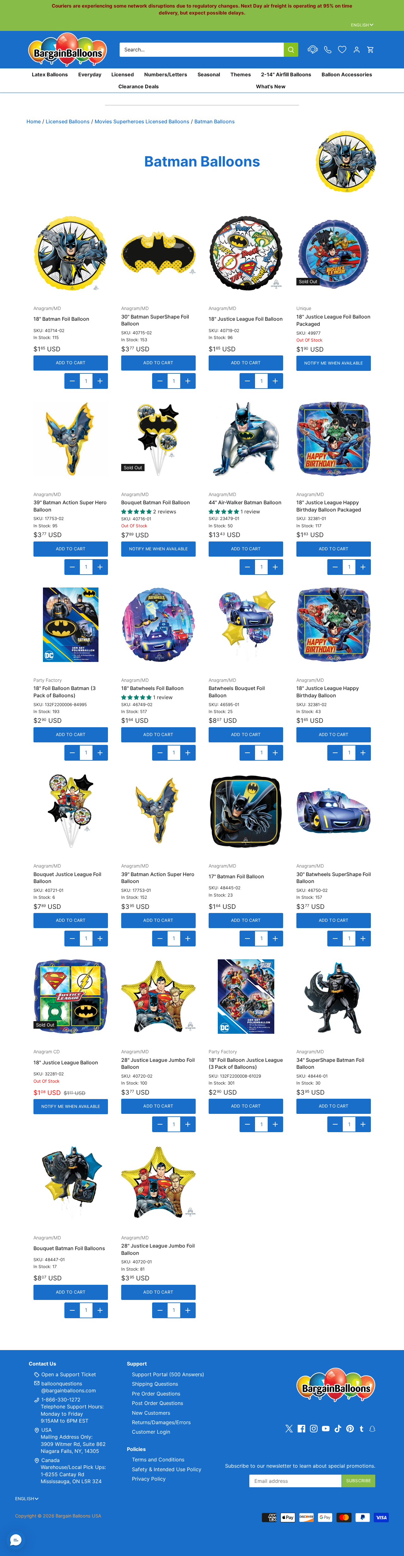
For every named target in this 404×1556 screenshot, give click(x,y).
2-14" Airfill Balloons (286, 74)
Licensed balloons (68, 121)
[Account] (357, 49)
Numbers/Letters (165, 74)
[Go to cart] (370, 49)
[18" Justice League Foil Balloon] (246, 253)
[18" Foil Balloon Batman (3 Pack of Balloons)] (70, 625)
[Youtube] (326, 1429)
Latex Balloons (50, 74)
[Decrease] (72, 381)
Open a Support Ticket (68, 1374)
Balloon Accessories (347, 74)
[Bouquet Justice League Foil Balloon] (70, 810)
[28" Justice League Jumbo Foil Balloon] (158, 996)
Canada (50, 1460)
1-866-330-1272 (60, 1399)
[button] (15, 1540)
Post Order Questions (157, 1403)
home (34, 121)
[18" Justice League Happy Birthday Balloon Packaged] (333, 439)
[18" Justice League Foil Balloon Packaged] (333, 253)
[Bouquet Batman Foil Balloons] (70, 1182)
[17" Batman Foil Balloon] (246, 810)
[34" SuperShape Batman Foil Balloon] (333, 996)
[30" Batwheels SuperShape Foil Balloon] (333, 810)
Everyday (89, 74)
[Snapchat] (372, 1428)
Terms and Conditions (158, 1459)
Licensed (122, 74)
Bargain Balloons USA (78, 1515)
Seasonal (209, 74)
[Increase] (100, 381)
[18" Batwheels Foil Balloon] (158, 625)
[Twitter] (289, 1429)
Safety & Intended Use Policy (166, 1469)
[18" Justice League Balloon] (70, 996)
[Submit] (291, 50)
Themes (240, 74)
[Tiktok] (338, 1429)
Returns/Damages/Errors (161, 1422)
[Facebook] (301, 1429)
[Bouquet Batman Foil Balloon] (158, 439)
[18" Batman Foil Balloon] (70, 253)
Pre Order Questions (156, 1393)
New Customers (151, 1413)
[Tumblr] (362, 1428)
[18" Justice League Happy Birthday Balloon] (333, 625)
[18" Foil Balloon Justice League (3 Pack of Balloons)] (246, 996)
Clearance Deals (138, 86)
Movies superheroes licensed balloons (142, 121)
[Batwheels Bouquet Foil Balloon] (246, 625)
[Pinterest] (350, 1429)
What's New (271, 86)
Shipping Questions (155, 1384)
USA (46, 1430)
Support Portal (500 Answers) (168, 1374)
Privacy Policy (149, 1479)
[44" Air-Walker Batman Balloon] (246, 439)
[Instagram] (314, 1429)
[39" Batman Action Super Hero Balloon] (70, 439)
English (360, 24)
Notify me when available (333, 363)
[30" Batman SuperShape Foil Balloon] (158, 253)
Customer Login (151, 1432)
